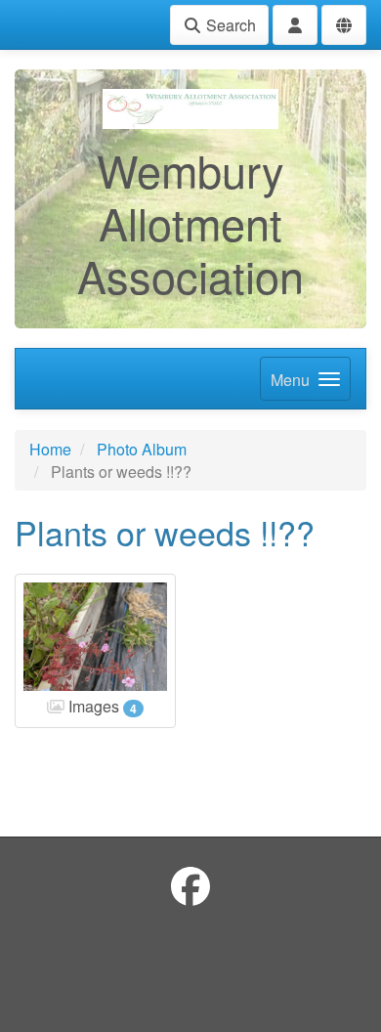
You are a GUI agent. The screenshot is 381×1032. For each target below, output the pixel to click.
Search (229, 25)
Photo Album (142, 449)
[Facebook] (190, 885)
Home (50, 449)
